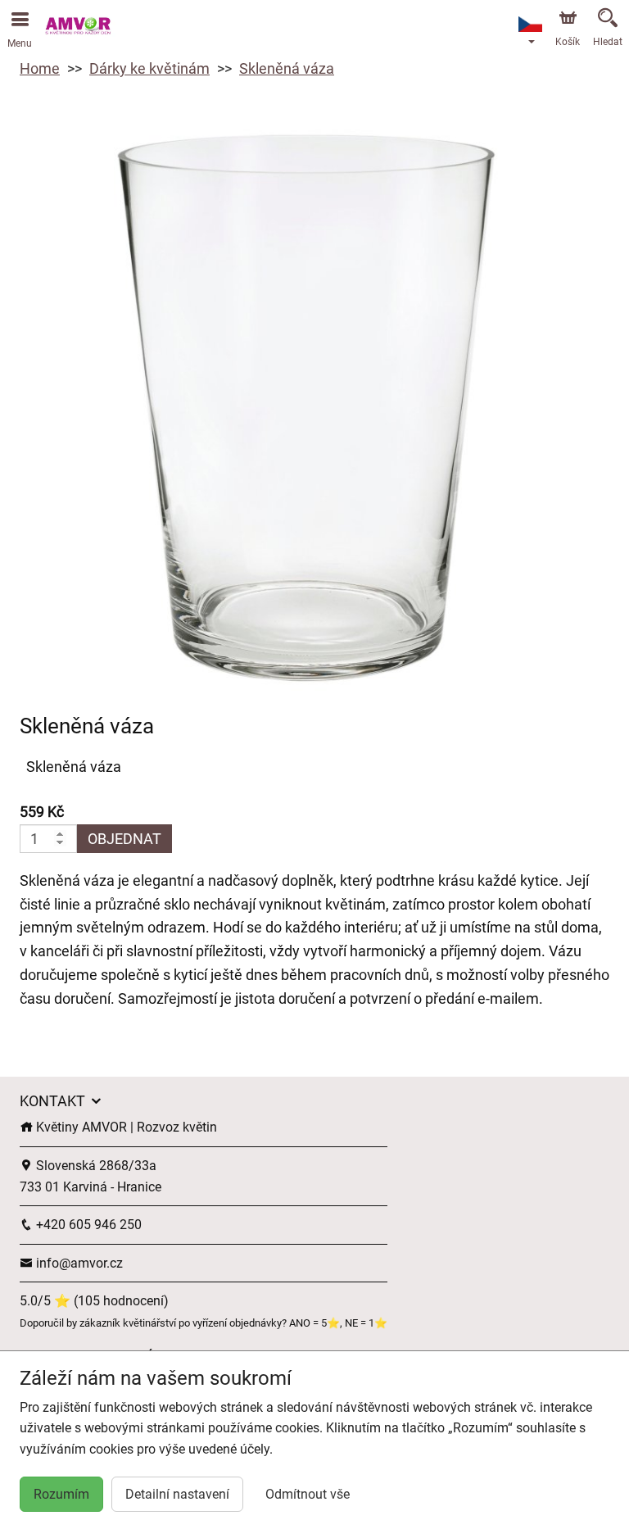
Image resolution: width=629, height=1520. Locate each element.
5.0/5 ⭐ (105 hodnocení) (94, 1301)
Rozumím (61, 1494)
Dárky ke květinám (149, 68)
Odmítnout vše (307, 1494)
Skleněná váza (286, 68)
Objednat (124, 838)
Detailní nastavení (177, 1494)
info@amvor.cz (78, 1263)
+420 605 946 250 (87, 1224)
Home (40, 68)
